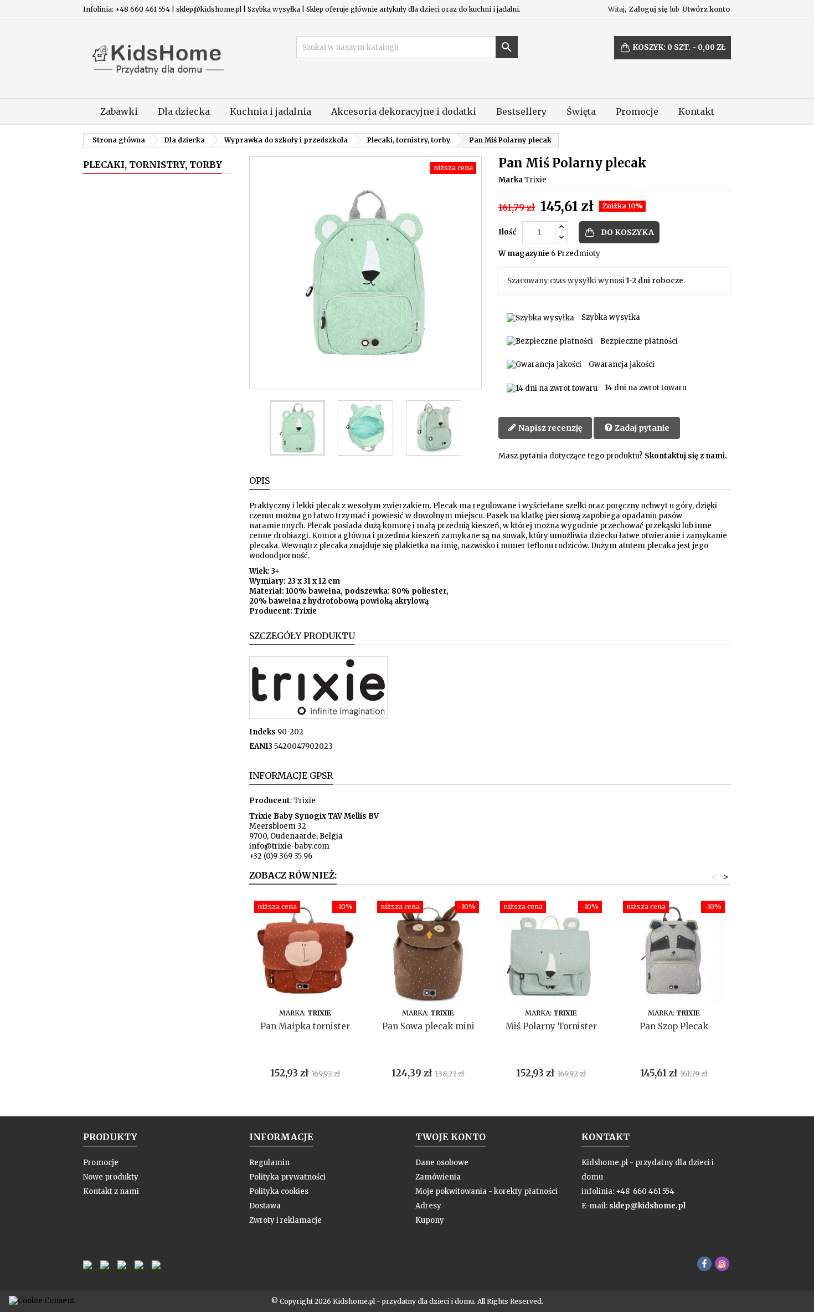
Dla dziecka (184, 111)
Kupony (429, 1220)
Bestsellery (521, 111)
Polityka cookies (278, 1191)
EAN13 (260, 746)
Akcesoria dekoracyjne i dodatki (403, 111)
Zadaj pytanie (641, 428)
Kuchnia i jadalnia (270, 111)
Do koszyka (627, 232)
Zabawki (119, 111)
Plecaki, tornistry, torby (152, 164)
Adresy (428, 1206)
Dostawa (265, 1206)
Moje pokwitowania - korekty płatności (486, 1191)
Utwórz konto (706, 9)
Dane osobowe (441, 1162)
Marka (510, 180)
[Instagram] (722, 1264)
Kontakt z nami (111, 1191)
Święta (581, 111)
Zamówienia (438, 1177)
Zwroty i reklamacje (285, 1220)
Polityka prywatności (287, 1177)
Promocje (637, 111)
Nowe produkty (110, 1177)
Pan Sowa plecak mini (428, 1026)
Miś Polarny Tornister (551, 1026)
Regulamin (269, 1162)
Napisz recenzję (550, 428)
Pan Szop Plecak (674, 1026)
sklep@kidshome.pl (647, 1206)
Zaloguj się (648, 9)
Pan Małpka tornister (305, 1026)
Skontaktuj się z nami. (686, 456)
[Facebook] (704, 1264)
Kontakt (696, 111)
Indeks (262, 732)
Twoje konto (450, 1136)
